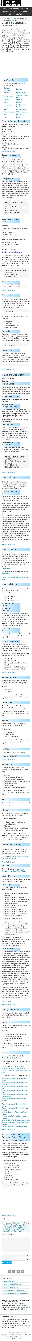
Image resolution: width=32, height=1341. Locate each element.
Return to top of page (17, 1333)
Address (6, 92)
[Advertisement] (15, 65)
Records (6, 100)
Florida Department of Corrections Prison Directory (15, 1083)
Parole (6, 102)
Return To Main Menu (8, 152)
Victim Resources (21, 112)
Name (27, 1256)
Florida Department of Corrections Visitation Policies (15, 1109)
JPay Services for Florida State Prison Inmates (14, 1117)
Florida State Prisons (14, 1058)
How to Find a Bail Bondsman (12, 1284)
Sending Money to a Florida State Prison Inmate (14, 1113)
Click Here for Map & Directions (12, 252)
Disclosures (16, 1339)
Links (18, 117)
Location (19, 89)
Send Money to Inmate (21, 106)
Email (27, 1259)
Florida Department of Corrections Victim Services (14, 1105)
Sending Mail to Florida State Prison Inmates (16, 1120)
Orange (5, 1231)
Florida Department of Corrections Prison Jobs (15, 1091)
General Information (7, 89)
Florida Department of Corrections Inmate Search (15, 578)
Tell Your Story (6, 1001)
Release (19, 102)
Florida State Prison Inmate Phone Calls (14, 1126)
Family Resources (9, 112)
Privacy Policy (19, 1337)
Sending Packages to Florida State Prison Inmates (15, 1123)
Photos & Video (21, 109)
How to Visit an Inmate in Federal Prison (15, 1293)
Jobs (5, 114)
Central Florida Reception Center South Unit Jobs (15, 858)
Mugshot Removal (9, 1281)
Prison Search (24, 11)
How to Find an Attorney (10, 1287)
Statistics (19, 100)
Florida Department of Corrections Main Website (14, 1079)
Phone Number (21, 92)
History (6, 117)
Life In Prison (8, 106)
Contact (19, 14)
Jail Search (25, 8)
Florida (12, 1227)
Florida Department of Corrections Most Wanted (14, 1100)
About (11, 14)
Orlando (10, 1231)
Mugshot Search (9, 11)
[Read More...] (22, 1309)
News (6, 109)
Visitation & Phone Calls (22, 96)
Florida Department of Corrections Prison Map (15, 1087)
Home (4, 8)
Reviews (19, 114)
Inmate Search (13, 8)
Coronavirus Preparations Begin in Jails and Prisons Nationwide (15, 1301)
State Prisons (17, 1223)
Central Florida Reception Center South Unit (15, 1226)
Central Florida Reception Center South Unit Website (13, 870)
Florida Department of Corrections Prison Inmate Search (15, 1096)
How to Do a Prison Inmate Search (14, 1290)
